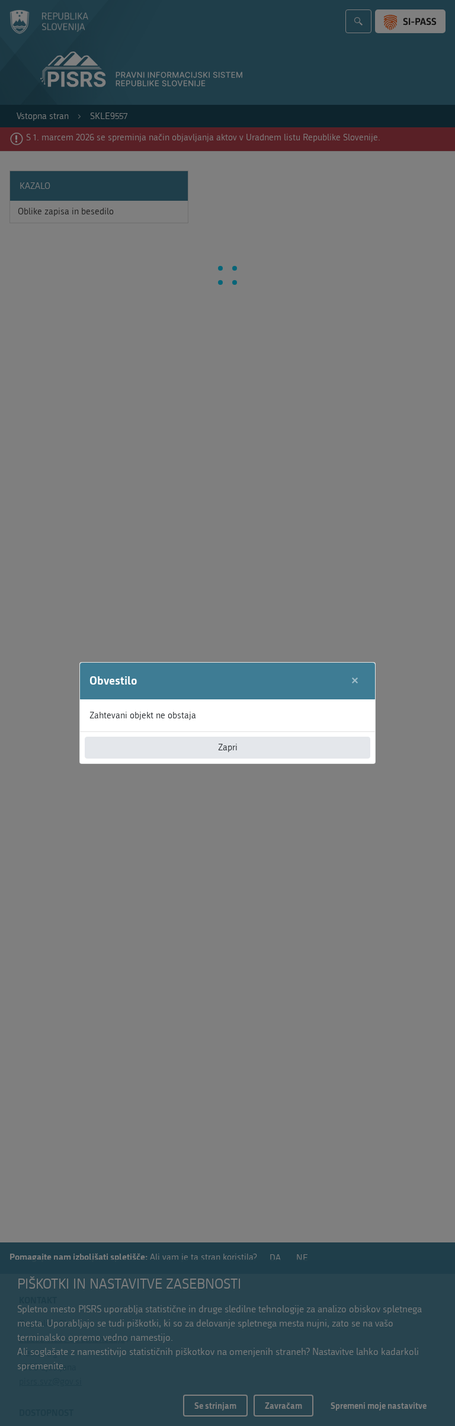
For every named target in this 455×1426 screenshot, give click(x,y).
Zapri (228, 747)
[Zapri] (355, 681)
